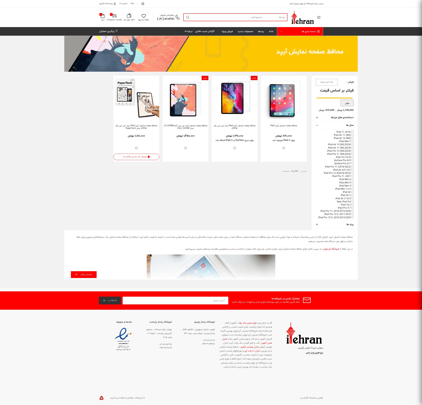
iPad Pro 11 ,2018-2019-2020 (335, 211)
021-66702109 (209, 340)
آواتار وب (304, 397)
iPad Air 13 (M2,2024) (339, 144)
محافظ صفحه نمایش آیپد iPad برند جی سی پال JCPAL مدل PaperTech (136, 127)
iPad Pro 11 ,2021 (341, 176)
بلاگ (132, 3)
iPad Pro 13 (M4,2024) (339, 151)
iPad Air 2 (346, 195)
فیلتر (347, 103)
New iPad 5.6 (344, 201)
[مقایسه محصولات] (275, 118)
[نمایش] (281, 118)
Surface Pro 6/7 (342, 163)
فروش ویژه (227, 31)
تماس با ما (123, 3)
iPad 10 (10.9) (343, 157)
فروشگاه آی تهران (331, 249)
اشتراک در (112, 300)
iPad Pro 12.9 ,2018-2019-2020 (334, 217)
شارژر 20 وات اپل (252, 351)
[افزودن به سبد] (293, 118)
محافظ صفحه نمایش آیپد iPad (283, 125)
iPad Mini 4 (345, 185)
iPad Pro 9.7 (344, 208)
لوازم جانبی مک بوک (247, 323)
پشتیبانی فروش (167, 15)
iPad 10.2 (346, 204)
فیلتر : (350, 82)
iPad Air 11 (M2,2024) (339, 147)
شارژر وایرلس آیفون (249, 347)
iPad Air (347, 192)
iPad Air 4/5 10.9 (342, 170)
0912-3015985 (208, 343)
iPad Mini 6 (345, 179)
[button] (300, 31)
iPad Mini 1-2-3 (343, 189)
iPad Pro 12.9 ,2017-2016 (337, 214)
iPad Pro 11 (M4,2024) (339, 154)
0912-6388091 (165, 347)
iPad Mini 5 (345, 182)
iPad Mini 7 (345, 141)
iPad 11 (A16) (343, 132)
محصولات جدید (245, 31)
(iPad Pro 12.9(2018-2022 (337, 173)
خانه (271, 31)
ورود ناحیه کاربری (106, 3)
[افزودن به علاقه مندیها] (287, 118)
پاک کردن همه (326, 82)
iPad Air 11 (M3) (342, 135)
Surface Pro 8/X (342, 160)
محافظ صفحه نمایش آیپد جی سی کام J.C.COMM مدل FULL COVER (185, 127)
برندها (261, 31)
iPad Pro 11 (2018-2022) (338, 166)
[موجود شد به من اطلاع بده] (126, 118)
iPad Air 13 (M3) (342, 138)
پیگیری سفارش (107, 31)
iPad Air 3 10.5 (343, 198)
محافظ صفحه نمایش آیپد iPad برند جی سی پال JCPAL (235, 127)
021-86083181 (314, 353)
